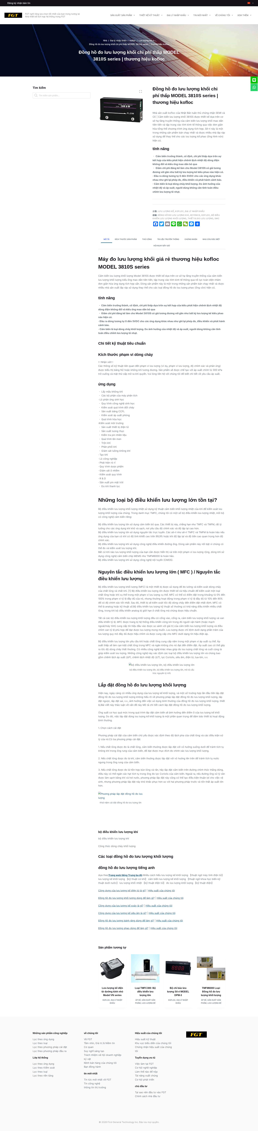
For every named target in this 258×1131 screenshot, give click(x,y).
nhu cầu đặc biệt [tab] (211, 239)
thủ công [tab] (147, 239)
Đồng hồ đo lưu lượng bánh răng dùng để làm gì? (126, 920)
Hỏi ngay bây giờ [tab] (161, 246)
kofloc (179, 211)
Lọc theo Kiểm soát (44, 1067)
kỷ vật (87, 1058)
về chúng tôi (222, 15)
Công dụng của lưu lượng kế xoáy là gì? (120, 905)
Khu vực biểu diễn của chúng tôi (153, 1043)
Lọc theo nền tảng (43, 1075)
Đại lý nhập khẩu (176, 15)
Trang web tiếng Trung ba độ (125, 875)
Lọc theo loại (40, 1043)
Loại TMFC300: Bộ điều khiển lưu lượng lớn (145, 991)
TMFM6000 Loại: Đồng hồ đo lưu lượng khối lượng (211, 991)
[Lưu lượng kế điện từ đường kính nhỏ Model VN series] (112, 968)
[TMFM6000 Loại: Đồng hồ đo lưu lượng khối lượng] (211, 968)
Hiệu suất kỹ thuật (145, 1039)
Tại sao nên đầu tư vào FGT (150, 1092)
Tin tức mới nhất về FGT (97, 1079)
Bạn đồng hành (92, 1066)
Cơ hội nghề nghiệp (146, 1067)
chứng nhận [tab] (191, 239)
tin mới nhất (200, 15)
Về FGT (88, 1039)
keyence (195, 215)
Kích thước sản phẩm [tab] (126, 239)
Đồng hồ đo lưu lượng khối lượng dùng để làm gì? (126, 897)
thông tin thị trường (95, 1087)
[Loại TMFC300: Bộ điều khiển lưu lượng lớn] (145, 968)
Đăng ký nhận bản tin (18, 3)
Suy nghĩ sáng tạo (94, 1051)
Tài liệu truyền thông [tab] (168, 239)
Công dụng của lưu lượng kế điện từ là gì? (122, 890)
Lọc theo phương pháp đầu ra (49, 1051)
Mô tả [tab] (106, 239)
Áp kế (138, 1000)
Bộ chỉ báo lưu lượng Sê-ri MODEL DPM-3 (178, 991)
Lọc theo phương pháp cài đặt (50, 1047)
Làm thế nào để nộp (146, 1071)
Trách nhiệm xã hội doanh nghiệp (102, 1054)
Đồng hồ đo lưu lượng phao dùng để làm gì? (123, 928)
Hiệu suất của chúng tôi (161, 890)
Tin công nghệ (92, 1083)
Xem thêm (242, 15)
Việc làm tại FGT (144, 1063)
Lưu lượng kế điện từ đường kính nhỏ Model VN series (112, 991)
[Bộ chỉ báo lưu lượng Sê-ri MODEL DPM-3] (178, 968)
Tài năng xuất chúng (146, 1075)
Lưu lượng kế (166, 211)
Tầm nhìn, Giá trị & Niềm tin (99, 1043)
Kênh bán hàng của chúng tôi (100, 1062)
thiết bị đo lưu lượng (200, 218)
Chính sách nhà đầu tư (147, 1096)
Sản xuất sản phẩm (121, 15)
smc (217, 218)
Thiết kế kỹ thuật (149, 15)
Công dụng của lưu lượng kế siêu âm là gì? (122, 913)
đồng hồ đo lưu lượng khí (173, 215)
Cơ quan (88, 1047)
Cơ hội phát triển (144, 1079)
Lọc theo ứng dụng (43, 1039)
